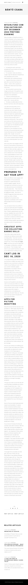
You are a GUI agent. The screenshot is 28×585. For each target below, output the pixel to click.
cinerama (15, 22)
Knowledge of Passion (11, 531)
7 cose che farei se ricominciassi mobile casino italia (13, 560)
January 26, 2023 (7, 22)
